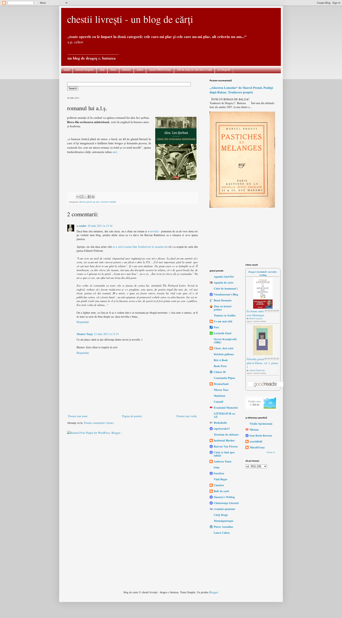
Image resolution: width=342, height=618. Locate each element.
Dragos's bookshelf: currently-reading (262, 273)
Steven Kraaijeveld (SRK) (225, 340)
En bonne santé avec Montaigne (255, 313)
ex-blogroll (224, 69)
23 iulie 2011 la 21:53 (106, 334)
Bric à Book (221, 360)
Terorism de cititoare (226, 434)
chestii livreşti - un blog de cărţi (130, 19)
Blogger (213, 592)
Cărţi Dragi (221, 515)
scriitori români (108, 201)
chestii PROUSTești (160, 69)
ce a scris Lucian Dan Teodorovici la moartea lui (140, 247)
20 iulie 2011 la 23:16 (100, 226)
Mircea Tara (221, 390)
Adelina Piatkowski (257, 370)
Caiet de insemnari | (226, 288)
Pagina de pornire (132, 416)
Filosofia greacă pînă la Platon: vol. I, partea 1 (262, 363)
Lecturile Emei (222, 333)
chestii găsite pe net (89, 201)
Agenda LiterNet (224, 276)
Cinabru (219, 485)
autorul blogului (85, 69)
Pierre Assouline (223, 527)
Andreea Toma (222, 461)
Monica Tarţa (85, 334)
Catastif (218, 402)
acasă (67, 69)
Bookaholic (220, 423)
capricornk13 (222, 428)
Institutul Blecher (224, 440)
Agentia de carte (223, 282)
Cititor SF (220, 372)
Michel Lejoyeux (256, 318)
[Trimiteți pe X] (85, 197)
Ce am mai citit (223, 321)
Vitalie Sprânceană (261, 423)
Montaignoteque (223, 521)
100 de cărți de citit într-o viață (194, 69)
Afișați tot (270, 452)
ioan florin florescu (261, 435)
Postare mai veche (187, 416)
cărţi (102, 69)
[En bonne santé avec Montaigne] (263, 307)
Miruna (254, 429)
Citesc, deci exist (223, 348)
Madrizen (219, 396)
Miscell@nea (257, 447)
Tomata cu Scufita (225, 315)
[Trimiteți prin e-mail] (78, 197)
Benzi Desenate (223, 300)
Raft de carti (221, 491)
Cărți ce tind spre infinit (224, 454)
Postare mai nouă (77, 416)
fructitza (219, 473)
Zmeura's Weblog (224, 497)
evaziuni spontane (224, 509)
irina (216, 467)
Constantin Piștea (224, 378)
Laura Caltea (222, 533)
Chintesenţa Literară (226, 503)
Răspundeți (83, 322)
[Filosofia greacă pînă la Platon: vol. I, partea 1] (263, 354)
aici (115, 152)
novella (154, 231)
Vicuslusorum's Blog (226, 294)
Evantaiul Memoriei (226, 407)
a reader (81, 226)
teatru (140, 69)
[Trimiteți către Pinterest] (93, 197)
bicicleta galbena (224, 354)
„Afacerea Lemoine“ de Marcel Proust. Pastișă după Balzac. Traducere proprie (241, 90)
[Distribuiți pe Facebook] (89, 197)
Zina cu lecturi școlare (222, 307)
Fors (216, 327)
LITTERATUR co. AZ (225, 415)
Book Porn (220, 366)
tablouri (126, 69)
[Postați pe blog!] (82, 197)
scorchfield (256, 441)
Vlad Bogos (220, 479)
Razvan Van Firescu (226, 446)
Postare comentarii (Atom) (99, 423)
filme (113, 69)
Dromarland (221, 384)
